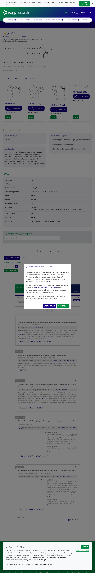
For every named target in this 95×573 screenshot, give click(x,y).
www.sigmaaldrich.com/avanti (46, 288)
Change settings (82, 551)
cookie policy (47, 564)
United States (49, 306)
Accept (85, 547)
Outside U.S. (63, 306)
